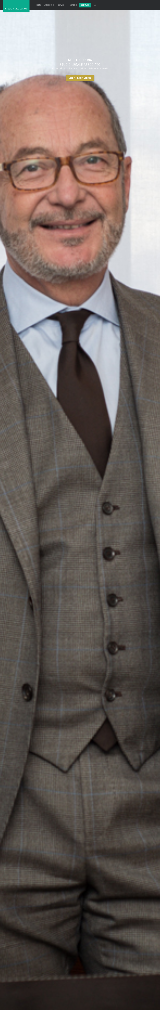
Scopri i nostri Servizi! (80, 77)
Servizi (61, 5)
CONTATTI (85, 5)
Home (38, 5)
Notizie (73, 5)
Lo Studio (48, 5)
